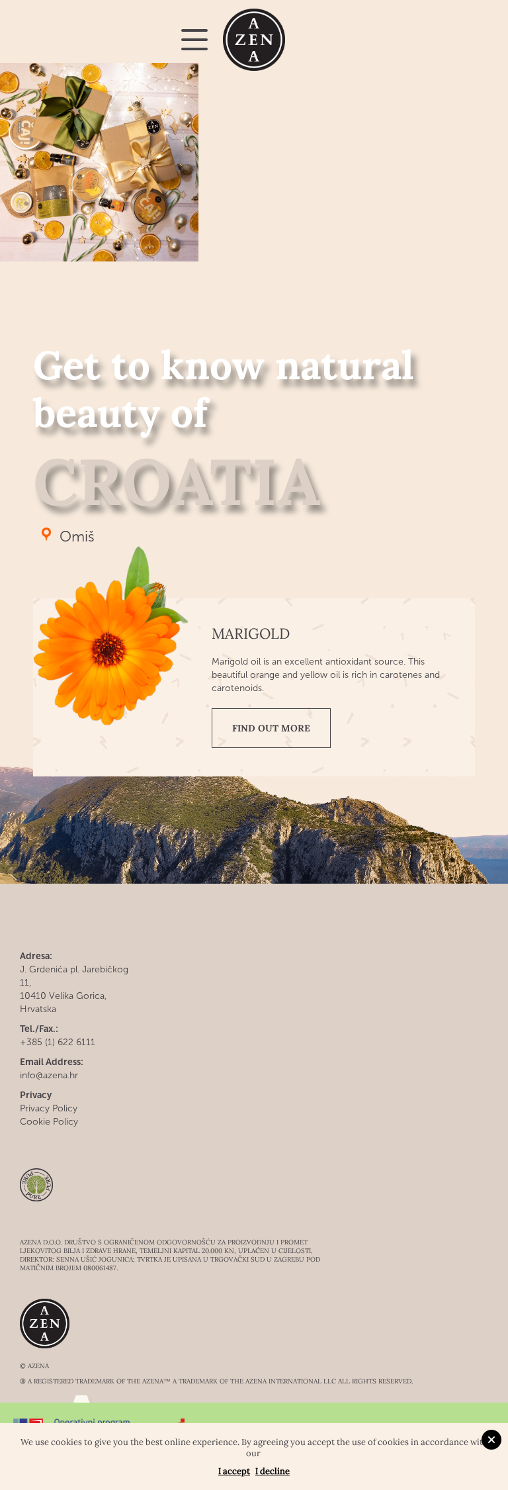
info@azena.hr (49, 1075)
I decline (272, 1471)
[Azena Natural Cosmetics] (254, 40)
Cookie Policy (49, 1121)
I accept (234, 1471)
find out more (271, 728)
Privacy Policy (48, 1108)
